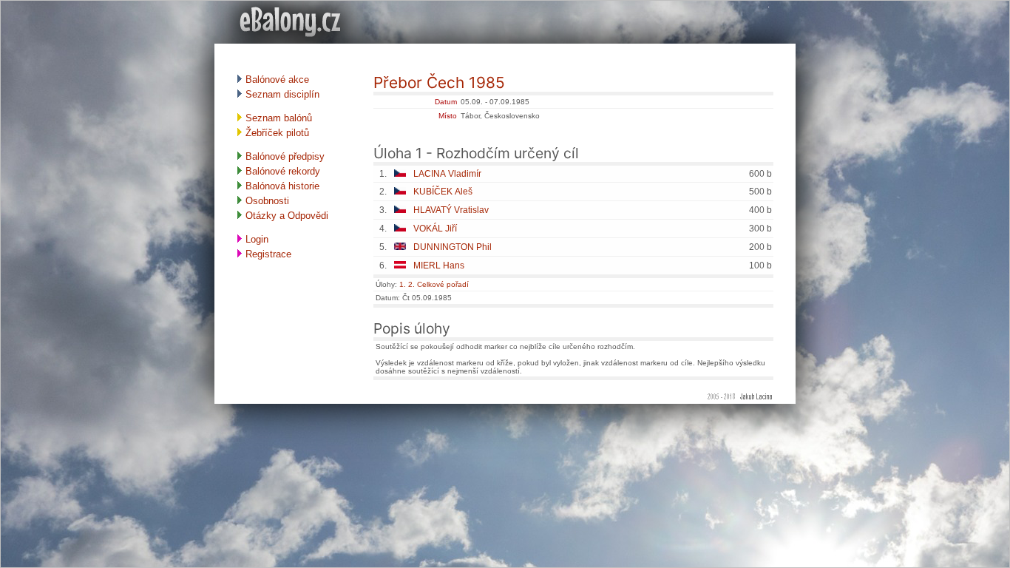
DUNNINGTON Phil (452, 247)
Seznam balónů (277, 118)
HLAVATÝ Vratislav (451, 210)
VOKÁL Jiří (435, 228)
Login (255, 239)
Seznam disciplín (281, 94)
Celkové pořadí (443, 284)
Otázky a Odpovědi (285, 215)
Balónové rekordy (281, 171)
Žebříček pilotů (276, 132)
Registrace (267, 254)
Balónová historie (281, 186)
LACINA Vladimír (447, 174)
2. (411, 284)
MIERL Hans (438, 265)
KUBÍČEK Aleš (442, 191)
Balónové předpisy (284, 156)
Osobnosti (266, 200)
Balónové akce (276, 79)
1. (402, 284)
